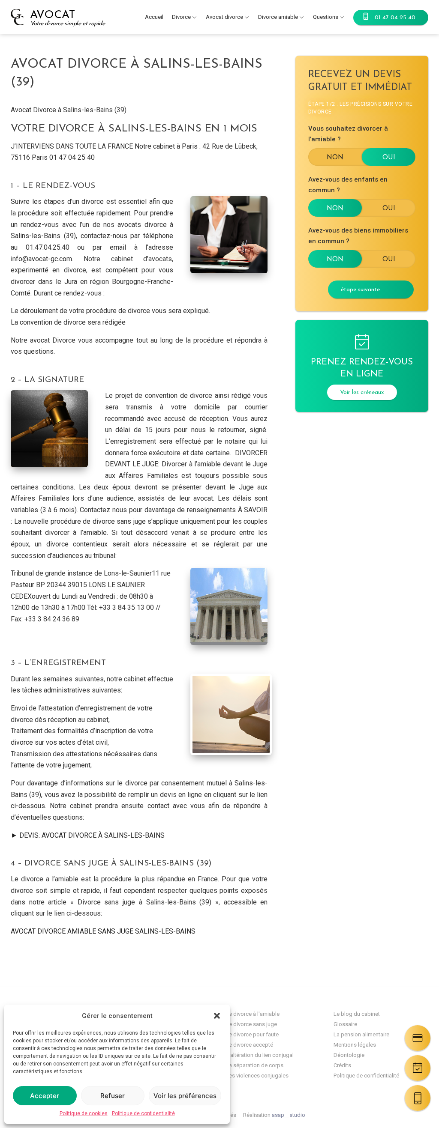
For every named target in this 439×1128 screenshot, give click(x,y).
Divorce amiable (278, 17)
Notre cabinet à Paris (166, 146)
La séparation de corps (254, 1065)
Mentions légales (355, 1044)
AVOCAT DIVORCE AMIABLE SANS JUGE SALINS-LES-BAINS (103, 931)
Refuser (112, 1096)
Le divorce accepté (249, 1044)
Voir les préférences (184, 1096)
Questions (325, 17)
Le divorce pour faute (252, 1034)
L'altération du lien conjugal (260, 1055)
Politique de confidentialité (143, 1113)
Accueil (154, 17)
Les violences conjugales (257, 1075)
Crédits (342, 1065)
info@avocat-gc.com (41, 259)
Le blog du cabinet (357, 1014)
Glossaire (345, 1024)
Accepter (44, 1096)
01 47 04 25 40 (395, 18)
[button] (217, 1016)
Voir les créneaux (362, 392)
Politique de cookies (84, 1113)
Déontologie (349, 1055)
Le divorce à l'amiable (253, 1014)
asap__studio (288, 1115)
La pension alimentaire (361, 1034)
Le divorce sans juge (251, 1024)
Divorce (181, 17)
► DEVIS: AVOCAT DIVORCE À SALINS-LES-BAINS (88, 835)
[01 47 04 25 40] (417, 1098)
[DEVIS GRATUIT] (417, 1038)
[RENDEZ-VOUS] (417, 1068)
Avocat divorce (224, 17)
